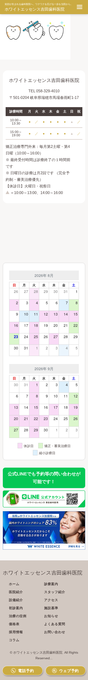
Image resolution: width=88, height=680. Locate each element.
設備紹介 (16, 600)
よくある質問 (54, 624)
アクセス (51, 600)
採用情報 (16, 632)
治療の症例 (18, 616)
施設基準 (51, 608)
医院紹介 (16, 592)
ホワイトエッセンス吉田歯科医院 (35, 9)
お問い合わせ (54, 632)
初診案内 (16, 608)
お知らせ (51, 616)
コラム (14, 640)
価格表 (14, 624)
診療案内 (51, 584)
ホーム (14, 584)
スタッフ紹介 (54, 592)
